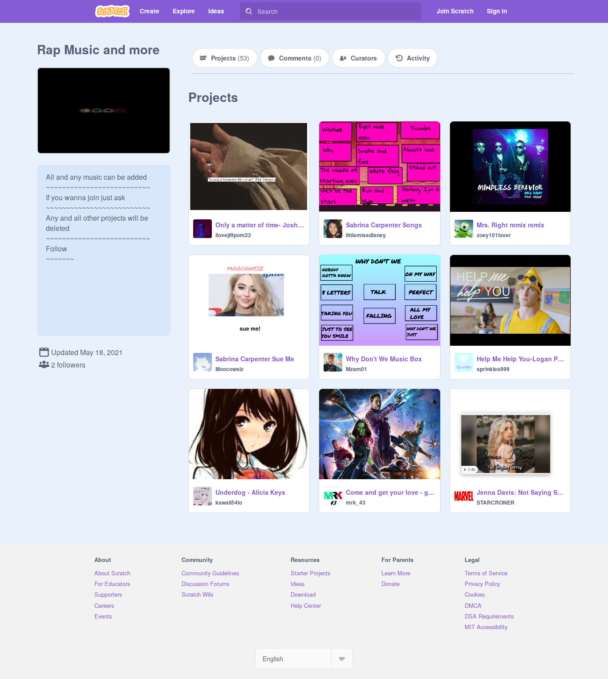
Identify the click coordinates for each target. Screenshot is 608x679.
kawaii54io (228, 502)
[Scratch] (112, 11)
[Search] (249, 11)
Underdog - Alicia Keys (250, 492)
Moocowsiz (229, 369)
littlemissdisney (366, 235)
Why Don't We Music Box (384, 358)
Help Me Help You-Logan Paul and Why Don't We (521, 358)
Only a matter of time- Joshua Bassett (259, 224)
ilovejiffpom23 (233, 235)
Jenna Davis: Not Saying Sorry (521, 492)
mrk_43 (355, 502)
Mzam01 (356, 369)
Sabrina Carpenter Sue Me (254, 358)
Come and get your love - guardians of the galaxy (390, 492)
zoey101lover (494, 235)
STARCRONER (496, 502)
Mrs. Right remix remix (510, 224)
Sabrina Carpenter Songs (384, 224)
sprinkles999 (493, 369)
